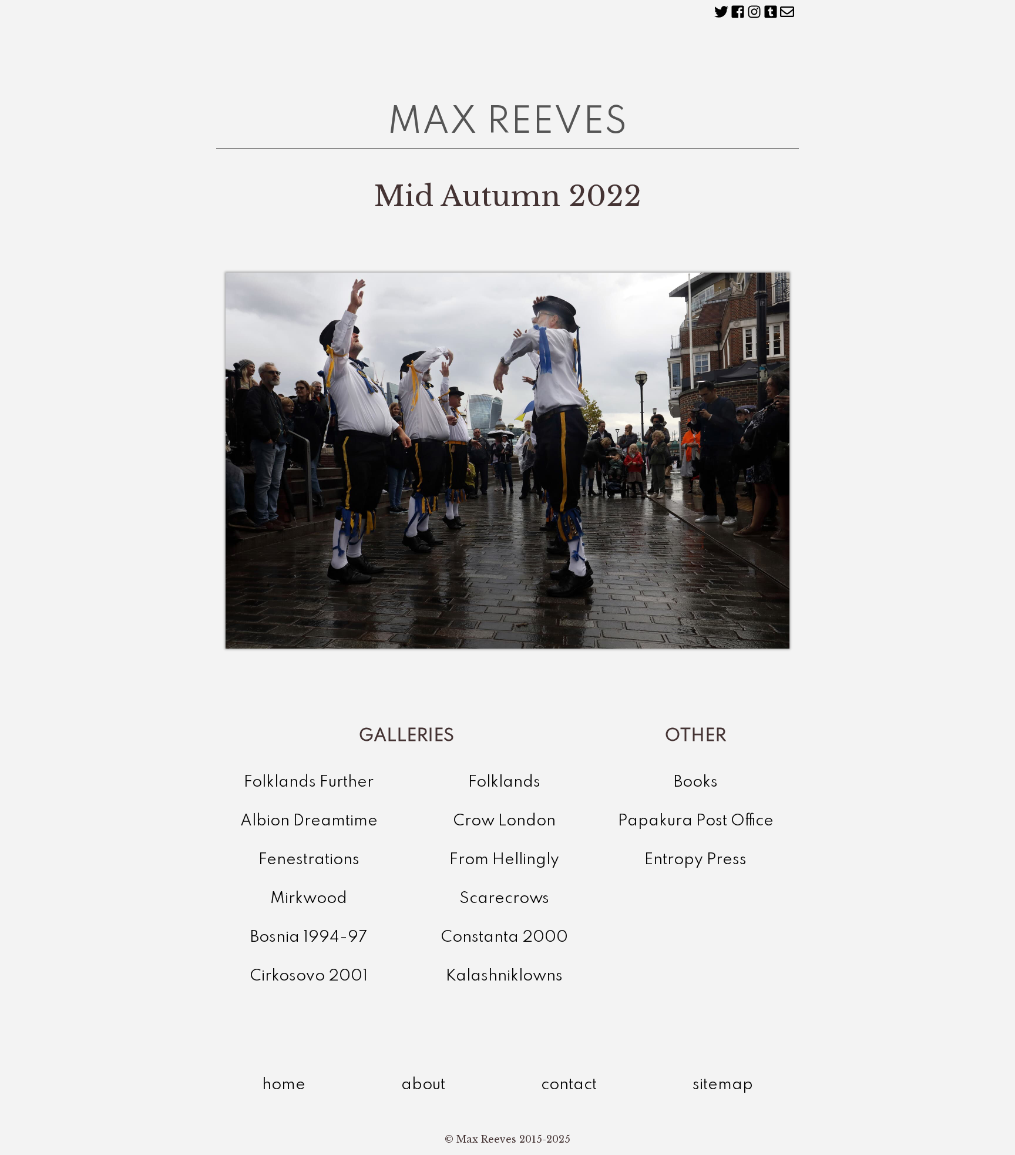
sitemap (723, 1085)
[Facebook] (738, 12)
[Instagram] (754, 12)
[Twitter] (721, 12)
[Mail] (787, 12)
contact (569, 1085)
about (423, 1085)
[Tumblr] (771, 12)
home (283, 1085)
